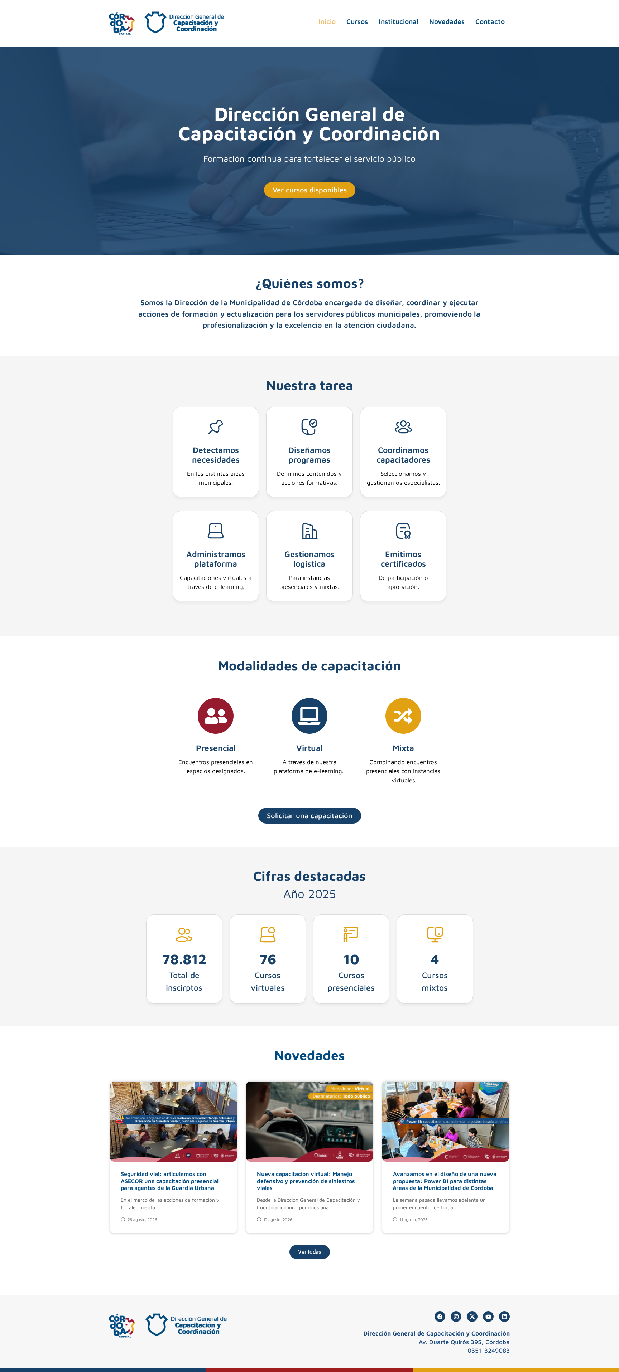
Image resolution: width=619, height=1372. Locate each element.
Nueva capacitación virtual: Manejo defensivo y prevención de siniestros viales (306, 1181)
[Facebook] (440, 1316)
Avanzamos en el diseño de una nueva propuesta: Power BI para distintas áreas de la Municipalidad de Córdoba (444, 1181)
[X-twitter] (472, 1316)
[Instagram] (456, 1316)
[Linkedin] (504, 1316)
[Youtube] (488, 1316)
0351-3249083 (488, 1350)
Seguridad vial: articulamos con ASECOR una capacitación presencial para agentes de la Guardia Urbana (170, 1181)
